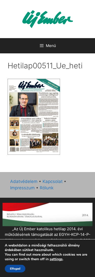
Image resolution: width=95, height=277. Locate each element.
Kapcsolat (53, 181)
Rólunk (46, 187)
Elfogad (15, 269)
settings (56, 259)
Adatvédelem (23, 181)
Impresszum (22, 187)
